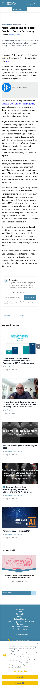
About (20, 611)
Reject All (20, 677)
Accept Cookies (20, 683)
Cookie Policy (18, 667)
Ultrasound (6, 315)
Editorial (20, 616)
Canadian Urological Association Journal (18, 104)
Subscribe (28, 297)
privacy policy (10, 303)
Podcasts (21, 315)
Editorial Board (20, 619)
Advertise (20, 609)
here (7, 61)
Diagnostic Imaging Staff (13, 451)
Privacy (20, 624)
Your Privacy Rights (20, 629)
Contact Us (20, 614)
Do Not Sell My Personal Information (20, 621)
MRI (14, 315)
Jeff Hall (8, 366)
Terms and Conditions (20, 626)
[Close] (37, 643)
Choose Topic (17, 9)
